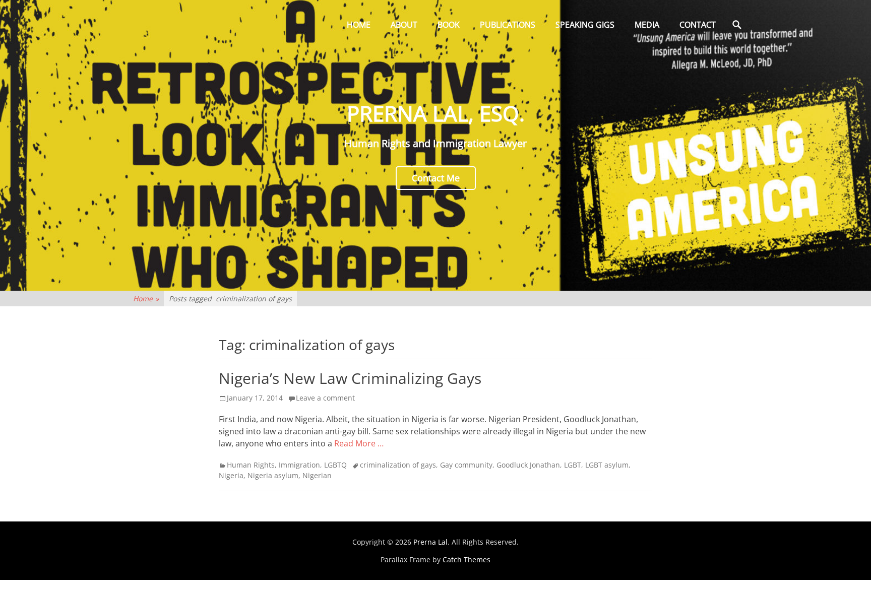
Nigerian (317, 475)
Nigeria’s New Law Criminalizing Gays (350, 378)
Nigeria (231, 475)
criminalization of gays (398, 465)
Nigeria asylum (272, 475)
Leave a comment (325, 398)
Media (647, 24)
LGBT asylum (607, 465)
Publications (507, 24)
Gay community (466, 465)
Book (449, 24)
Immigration (299, 465)
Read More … (359, 443)
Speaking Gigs (584, 24)
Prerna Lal (430, 542)
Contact (697, 24)
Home (358, 24)
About (404, 24)
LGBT (572, 465)
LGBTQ (335, 465)
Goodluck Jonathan (528, 465)
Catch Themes (466, 559)
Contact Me (436, 178)
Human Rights (251, 465)
